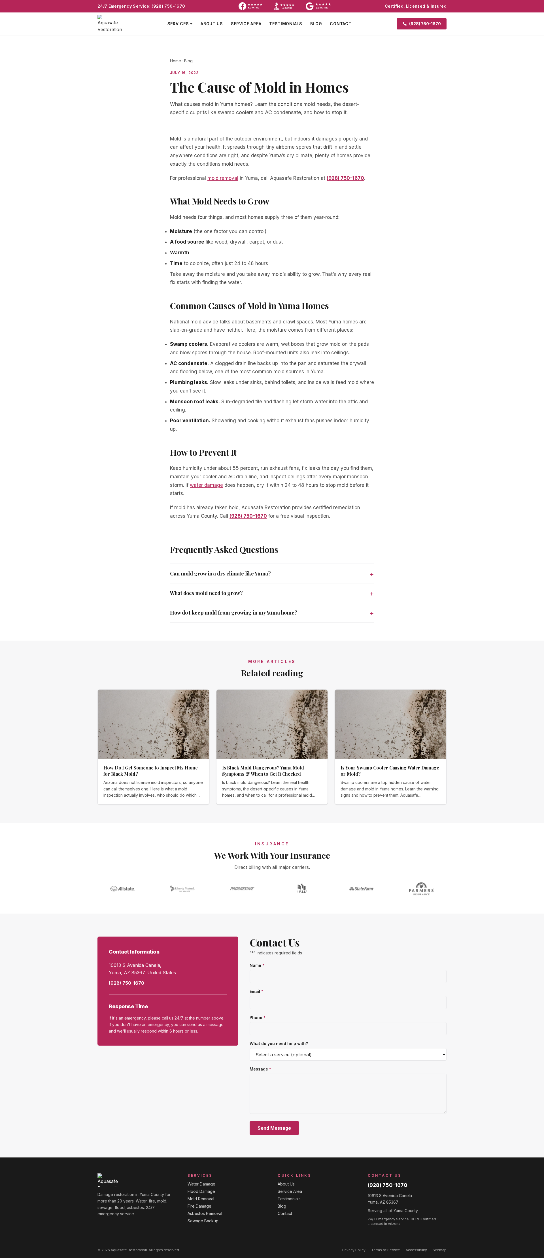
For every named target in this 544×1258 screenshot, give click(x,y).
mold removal (222, 178)
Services (178, 23)
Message (260, 1069)
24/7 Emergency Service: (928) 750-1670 (141, 6)
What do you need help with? (279, 1043)
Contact (340, 23)
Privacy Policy (354, 1250)
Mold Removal (201, 1198)
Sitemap (440, 1250)
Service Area (246, 23)
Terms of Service (385, 1250)
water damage (206, 485)
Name (257, 965)
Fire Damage (199, 1206)
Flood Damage (201, 1191)
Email (256, 991)
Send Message (274, 1128)
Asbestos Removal (205, 1213)
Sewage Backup (203, 1220)
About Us (212, 23)
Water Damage (201, 1184)
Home (175, 60)
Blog (316, 23)
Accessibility (416, 1250)
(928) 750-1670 (345, 178)
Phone (257, 1017)
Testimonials (285, 23)
